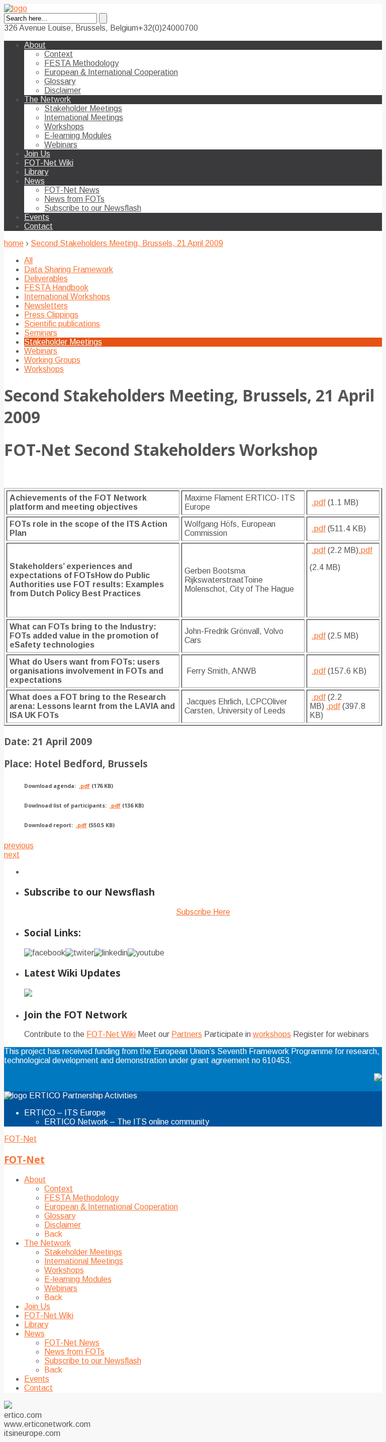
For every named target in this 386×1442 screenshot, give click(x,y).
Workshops (64, 126)
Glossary (59, 81)
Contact (38, 226)
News (34, 181)
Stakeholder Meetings (83, 108)
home (14, 243)
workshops (272, 1034)
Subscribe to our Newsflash (92, 208)
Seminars (40, 333)
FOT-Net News (72, 190)
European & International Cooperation (111, 72)
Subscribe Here (203, 912)
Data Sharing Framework (68, 269)
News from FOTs (74, 199)
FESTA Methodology (81, 63)
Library (36, 172)
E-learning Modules (78, 135)
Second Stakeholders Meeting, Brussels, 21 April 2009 (127, 243)
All (28, 260)
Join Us (37, 153)
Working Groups (52, 360)
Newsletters (46, 305)
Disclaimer (62, 90)
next (12, 854)
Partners (186, 1034)
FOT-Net (20, 1139)
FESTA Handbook (56, 287)
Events (36, 217)
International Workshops (67, 296)
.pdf (319, 502)
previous (19, 845)
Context (58, 54)
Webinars (60, 144)
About (35, 45)
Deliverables (46, 278)
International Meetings (83, 117)
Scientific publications (62, 323)
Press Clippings (51, 314)
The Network (47, 99)
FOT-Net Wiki (48, 162)
